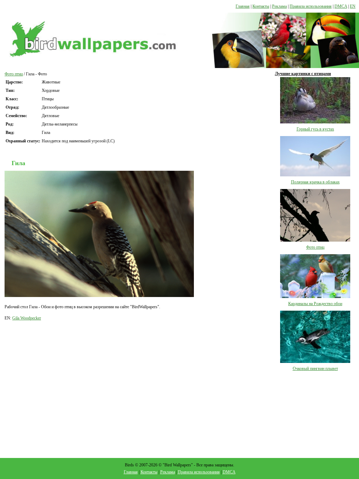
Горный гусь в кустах (315, 129)
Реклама (279, 6)
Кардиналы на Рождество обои (315, 303)
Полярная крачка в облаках (315, 182)
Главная (243, 6)
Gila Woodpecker (26, 318)
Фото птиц (14, 74)
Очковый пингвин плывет (315, 368)
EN (352, 6)
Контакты (260, 6)
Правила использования (311, 6)
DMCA (340, 6)
